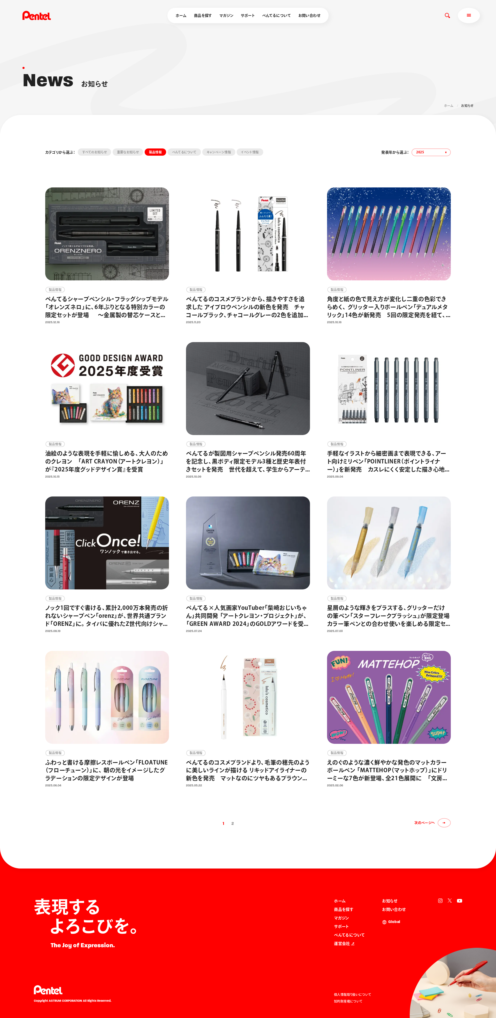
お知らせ (390, 901)
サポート (248, 15)
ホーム (181, 15)
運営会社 (342, 943)
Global (394, 922)
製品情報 (155, 152)
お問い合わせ (309, 15)
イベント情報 (250, 152)
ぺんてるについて (276, 15)
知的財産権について (348, 1001)
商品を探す (203, 15)
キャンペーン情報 (219, 152)
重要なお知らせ (128, 152)
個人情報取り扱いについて (352, 994)
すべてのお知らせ (94, 152)
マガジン (226, 15)
